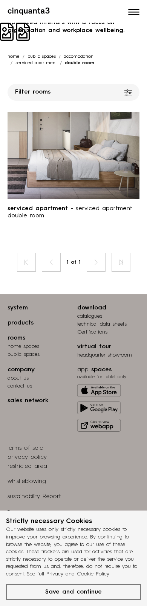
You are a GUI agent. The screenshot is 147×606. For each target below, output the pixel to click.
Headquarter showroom (104, 355)
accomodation (78, 56)
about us (18, 378)
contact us (20, 386)
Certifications (92, 332)
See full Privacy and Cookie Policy (68, 574)
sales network (28, 401)
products (21, 323)
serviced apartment (36, 63)
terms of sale (25, 448)
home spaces (23, 346)
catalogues (89, 316)
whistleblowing (27, 481)
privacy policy (27, 457)
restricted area (27, 466)
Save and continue (73, 592)
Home (14, 56)
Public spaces (42, 56)
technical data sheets (102, 324)
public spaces (24, 354)
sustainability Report (34, 497)
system (18, 308)
